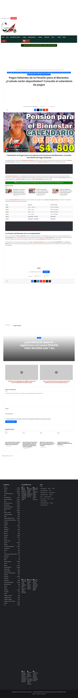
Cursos (5, 525)
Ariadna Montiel (32, 37)
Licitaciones (6, 555)
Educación (6, 535)
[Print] (50, 281)
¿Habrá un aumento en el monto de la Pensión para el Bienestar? (26, 228)
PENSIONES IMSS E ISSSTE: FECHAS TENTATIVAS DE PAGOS (24, 171)
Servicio (5, 586)
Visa (5, 604)
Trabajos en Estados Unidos (9, 601)
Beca (50, 490)
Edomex (5, 533)
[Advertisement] (39, 8)
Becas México (7, 505)
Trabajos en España (8, 599)
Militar (5, 559)
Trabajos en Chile (7, 597)
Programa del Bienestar (45, 502)
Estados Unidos (7, 540)
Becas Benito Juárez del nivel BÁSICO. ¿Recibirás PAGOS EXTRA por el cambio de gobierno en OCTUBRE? (47, 444)
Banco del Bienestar (34, 72)
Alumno (24, 37)
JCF (5, 552)
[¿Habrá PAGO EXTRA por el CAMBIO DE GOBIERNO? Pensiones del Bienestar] (65, 436)
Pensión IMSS (7, 569)
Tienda (59, 37)
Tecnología (6, 591)
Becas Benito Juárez (15, 37)
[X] (38, 110)
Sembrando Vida (7, 584)
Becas (52, 37)
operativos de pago (49, 199)
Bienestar (46, 37)
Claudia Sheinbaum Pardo (9, 518)
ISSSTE (5, 550)
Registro (51, 502)
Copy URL (46, 271)
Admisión (6, 488)
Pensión (40, 37)
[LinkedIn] (41, 110)
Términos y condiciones (41, 693)
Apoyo (53, 488)
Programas (6, 576)
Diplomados (6, 529)
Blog (7, 37)
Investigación (6, 548)
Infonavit (6, 544)
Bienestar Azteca (7, 508)
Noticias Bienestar (66, 72)
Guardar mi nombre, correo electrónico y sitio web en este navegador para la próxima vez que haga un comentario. (28, 418)
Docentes (6, 531)
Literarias (6, 557)
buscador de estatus (8, 514)
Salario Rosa (6, 580)
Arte (5, 495)
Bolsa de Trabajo (7, 512)
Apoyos (19, 69)
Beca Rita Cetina (52, 492)
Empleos (5, 537)
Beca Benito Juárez (44, 492)
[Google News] (38, 276)
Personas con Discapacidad (9, 572)
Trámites (5, 603)
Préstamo (6, 574)
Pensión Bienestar (36, 74)
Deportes (6, 527)
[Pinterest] (44, 110)
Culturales (6, 523)
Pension (52, 498)
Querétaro (6, 578)
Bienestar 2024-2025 (43, 72)
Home (16, 69)
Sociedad (6, 589)
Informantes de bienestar (57, 72)
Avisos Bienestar (25, 72)
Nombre (7, 408)
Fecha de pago (43, 498)
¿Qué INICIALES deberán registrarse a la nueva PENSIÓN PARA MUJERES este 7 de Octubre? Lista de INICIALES (39, 347)
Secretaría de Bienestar (45, 74)
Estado (5, 538)
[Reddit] (47, 110)
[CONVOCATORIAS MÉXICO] (9, 27)
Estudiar (5, 542)
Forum (64, 37)
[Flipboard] (46, 276)
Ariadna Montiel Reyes (16, 72)
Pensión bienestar (44, 500)
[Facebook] (35, 110)
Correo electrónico (9, 413)
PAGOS (3, 40)
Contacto (34, 693)
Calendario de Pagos (47, 496)
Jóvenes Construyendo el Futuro (10, 554)
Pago (48, 498)
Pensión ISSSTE (7, 571)
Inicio (3, 37)
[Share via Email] (47, 281)
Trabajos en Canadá (8, 595)
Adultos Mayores (43, 488)
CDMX (5, 516)
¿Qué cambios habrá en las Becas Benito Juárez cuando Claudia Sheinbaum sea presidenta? (12, 443)
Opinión (5, 563)
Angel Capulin (35, 106)
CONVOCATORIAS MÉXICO (38, 691)
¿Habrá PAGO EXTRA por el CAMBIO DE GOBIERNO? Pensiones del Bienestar (64, 443)
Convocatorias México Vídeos (10, 520)
